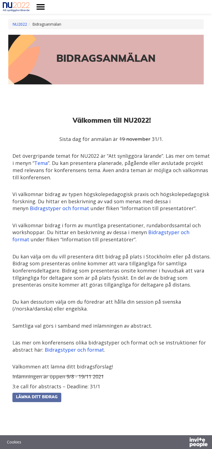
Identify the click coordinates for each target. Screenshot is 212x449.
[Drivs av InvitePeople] (184, 442)
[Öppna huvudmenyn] (40, 7)
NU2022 (19, 24)
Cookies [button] (14, 442)
